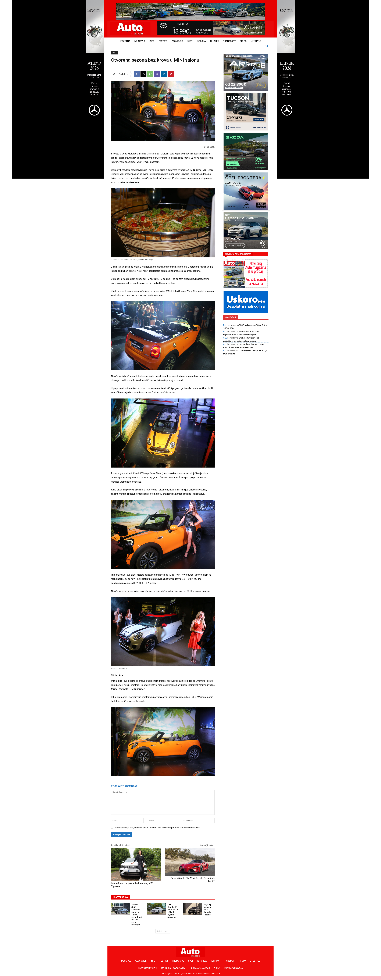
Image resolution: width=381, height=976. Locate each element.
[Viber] (157, 74)
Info (114, 52)
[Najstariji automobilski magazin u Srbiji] (130, 28)
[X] (143, 74)
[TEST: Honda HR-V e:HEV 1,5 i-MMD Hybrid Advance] (156, 909)
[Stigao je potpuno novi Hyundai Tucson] (192, 909)
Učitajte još (162, 931)
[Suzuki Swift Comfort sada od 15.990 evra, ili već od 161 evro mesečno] (120, 909)
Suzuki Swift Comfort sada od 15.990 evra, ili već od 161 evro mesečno (136, 914)
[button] (267, 46)
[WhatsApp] (150, 74)
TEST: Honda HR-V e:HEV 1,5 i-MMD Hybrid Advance (172, 910)
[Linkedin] (164, 74)
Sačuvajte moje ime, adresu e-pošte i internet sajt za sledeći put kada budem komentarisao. (158, 827)
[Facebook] (137, 74)
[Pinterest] (171, 74)
